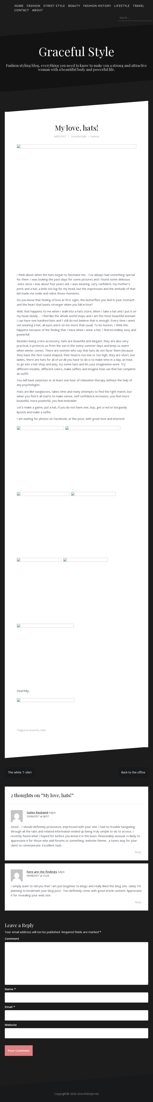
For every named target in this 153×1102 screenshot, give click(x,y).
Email (10, 1007)
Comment (12, 938)
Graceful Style (76, 51)
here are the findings (42, 872)
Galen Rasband (37, 812)
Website (11, 1025)
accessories (32, 730)
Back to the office (133, 772)
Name (10, 989)
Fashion (94, 136)
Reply (138, 852)
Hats (43, 730)
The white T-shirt (20, 772)
